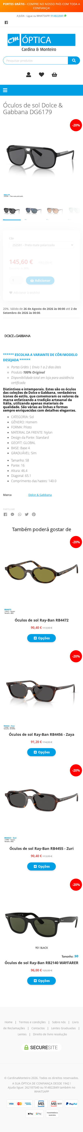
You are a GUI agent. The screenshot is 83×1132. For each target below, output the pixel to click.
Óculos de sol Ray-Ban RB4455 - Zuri (41, 848)
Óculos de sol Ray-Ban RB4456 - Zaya (41, 734)
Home (8, 1022)
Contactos (38, 1028)
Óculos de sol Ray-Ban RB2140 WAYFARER (41, 962)
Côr (11, 238)
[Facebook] (6, 22)
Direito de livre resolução (50, 1034)
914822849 (57, 16)
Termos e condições (32, 1022)
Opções (43, 638)
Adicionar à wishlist (26, 292)
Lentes (22, 1034)
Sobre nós (59, 1022)
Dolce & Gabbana (40, 495)
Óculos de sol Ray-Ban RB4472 (41, 620)
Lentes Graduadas (63, 1028)
